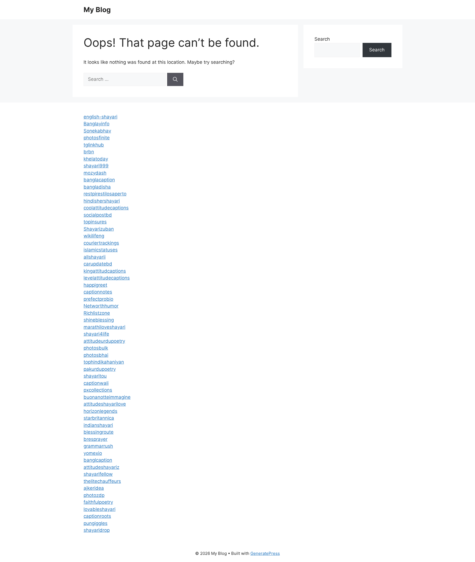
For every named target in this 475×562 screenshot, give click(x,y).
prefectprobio (98, 299)
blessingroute (99, 432)
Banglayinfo (96, 123)
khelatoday (96, 159)
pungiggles (95, 523)
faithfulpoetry (98, 502)
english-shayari (100, 117)
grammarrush (98, 446)
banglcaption (98, 460)
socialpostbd (98, 215)
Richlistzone (97, 313)
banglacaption (99, 179)
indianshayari (98, 425)
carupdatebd (98, 264)
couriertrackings (101, 243)
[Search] (175, 79)
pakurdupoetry (100, 369)
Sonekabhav (97, 131)
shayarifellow (98, 474)
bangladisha (97, 187)
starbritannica (99, 418)
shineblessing (99, 320)
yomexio (93, 453)
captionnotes (98, 292)
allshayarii (95, 257)
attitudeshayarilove (105, 404)
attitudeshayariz (101, 467)
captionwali (96, 383)
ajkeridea (94, 488)
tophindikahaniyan (104, 362)
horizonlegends (100, 411)
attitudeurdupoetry (104, 341)
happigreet (95, 285)
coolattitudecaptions (106, 208)
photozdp (94, 495)
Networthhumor (101, 306)
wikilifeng (94, 236)
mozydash (95, 173)
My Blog (97, 9)
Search (322, 39)
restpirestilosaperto (105, 193)
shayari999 (96, 165)
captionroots (97, 516)
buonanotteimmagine (107, 397)
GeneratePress (265, 553)
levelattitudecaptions (107, 278)
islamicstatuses (101, 250)
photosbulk (96, 348)
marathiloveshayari (104, 327)
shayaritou (95, 376)
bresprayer (95, 439)
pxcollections (98, 390)
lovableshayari (99, 509)
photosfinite (97, 137)
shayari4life (96, 334)
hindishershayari (102, 201)
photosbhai (96, 355)
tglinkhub (94, 145)
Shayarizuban (99, 229)
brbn (89, 151)
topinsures (95, 222)
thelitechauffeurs (102, 481)
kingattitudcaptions (105, 271)
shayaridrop (97, 530)
